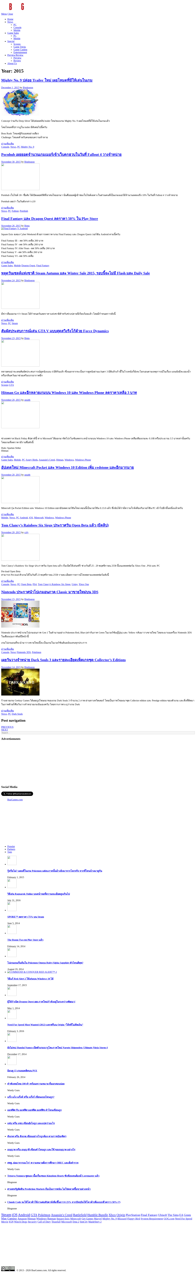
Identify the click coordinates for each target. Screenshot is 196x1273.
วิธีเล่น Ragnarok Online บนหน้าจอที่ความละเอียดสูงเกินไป (38, 894)
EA (181, 1215)
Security (32, 1221)
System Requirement (152, 1218)
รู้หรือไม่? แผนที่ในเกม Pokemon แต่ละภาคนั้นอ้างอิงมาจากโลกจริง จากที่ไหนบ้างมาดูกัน (54, 871)
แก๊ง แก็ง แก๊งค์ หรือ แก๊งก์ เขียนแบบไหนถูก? (30, 1097)
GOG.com (169, 1218)
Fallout (15, 211)
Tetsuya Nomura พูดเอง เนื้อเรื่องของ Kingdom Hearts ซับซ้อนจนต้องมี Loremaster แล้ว (53, 1175)
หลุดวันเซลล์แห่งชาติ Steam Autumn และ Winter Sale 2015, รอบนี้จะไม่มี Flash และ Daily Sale (75, 273)
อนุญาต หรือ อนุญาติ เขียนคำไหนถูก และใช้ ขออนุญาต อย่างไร (41, 1149)
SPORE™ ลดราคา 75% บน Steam (25, 916)
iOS (31, 517)
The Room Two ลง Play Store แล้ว (25, 940)
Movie (4, 1221)
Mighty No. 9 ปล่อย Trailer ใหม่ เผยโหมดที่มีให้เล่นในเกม (46, 80)
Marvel (98, 1218)
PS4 (35, 584)
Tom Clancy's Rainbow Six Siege (54, 584)
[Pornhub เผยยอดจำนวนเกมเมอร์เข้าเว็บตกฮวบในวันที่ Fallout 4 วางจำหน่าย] (20, 189)
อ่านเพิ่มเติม (7, 143)
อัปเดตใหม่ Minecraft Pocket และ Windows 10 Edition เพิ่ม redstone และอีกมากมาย (67, 467)
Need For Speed (183, 1218)
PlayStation (133, 1215)
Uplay (74, 584)
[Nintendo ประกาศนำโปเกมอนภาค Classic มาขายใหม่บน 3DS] (20, 626)
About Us (12, 63)
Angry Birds (32, 460)
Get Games (87, 1218)
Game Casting (20, 49)
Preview (17, 58)
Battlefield (80, 1215)
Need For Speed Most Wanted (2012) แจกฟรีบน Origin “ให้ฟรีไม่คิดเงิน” (45, 1024)
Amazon (22, 1218)
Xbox (112, 1215)
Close (10, 14)
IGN (11, 1221)
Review (17, 60)
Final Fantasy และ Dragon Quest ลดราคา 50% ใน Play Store (49, 219)
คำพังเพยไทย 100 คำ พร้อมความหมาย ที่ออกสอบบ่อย (35, 1083)
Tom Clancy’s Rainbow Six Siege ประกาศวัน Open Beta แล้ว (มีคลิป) (55, 525)
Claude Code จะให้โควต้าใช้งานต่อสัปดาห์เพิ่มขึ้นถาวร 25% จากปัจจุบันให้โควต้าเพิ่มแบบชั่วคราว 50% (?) (63, 1202)
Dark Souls (17, 714)
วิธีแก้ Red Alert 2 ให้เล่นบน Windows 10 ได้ (30, 978)
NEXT (4, 729)
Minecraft (38, 517)
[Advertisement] (98, 762)
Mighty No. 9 (27, 147)
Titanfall (56, 1221)
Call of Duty (44, 1221)
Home (10, 19)
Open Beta (26, 584)
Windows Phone (83, 460)
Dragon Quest (28, 265)
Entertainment (20, 52)
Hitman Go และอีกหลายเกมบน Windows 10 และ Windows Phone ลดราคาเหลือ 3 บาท (69, 393)
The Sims (173, 1215)
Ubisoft (162, 1215)
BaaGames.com (15, 799)
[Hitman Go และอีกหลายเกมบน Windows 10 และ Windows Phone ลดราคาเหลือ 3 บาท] (20, 427)
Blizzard (122, 1218)
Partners (11, 849)
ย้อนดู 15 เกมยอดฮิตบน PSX (22, 1070)
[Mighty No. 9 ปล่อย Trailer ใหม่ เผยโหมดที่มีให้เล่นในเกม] (20, 115)
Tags (9, 852)
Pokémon (36, 652)
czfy (26, 532)
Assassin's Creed (47, 460)
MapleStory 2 (95, 1221)
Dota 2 (76, 1221)
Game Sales (13, 33)
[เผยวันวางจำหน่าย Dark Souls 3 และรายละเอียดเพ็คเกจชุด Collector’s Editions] (20, 694)
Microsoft (66, 1221)
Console (17, 27)
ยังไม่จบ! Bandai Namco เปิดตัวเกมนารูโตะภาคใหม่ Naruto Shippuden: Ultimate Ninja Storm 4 (57, 1047)
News (10, 22)
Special (10, 41)
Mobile (16, 30)
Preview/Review (15, 55)
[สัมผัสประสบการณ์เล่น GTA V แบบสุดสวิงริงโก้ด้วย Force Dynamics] (20, 365)
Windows (69, 460)
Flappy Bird (133, 1218)
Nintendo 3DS (24, 652)
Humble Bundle (97, 1215)
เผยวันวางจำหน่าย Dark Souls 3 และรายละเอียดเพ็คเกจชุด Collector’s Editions (63, 660)
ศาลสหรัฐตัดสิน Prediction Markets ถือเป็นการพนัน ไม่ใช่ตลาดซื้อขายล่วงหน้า (49, 1189)
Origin (121, 1215)
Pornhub (24, 211)
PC (15, 24)
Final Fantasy (42, 265)
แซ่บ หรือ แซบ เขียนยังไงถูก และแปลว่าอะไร (31, 1123)
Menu (4, 14)
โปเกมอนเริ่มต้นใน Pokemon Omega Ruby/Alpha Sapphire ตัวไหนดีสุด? (45, 962)
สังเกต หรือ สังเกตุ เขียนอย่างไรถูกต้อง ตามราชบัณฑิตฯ (36, 1136)
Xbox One (84, 584)
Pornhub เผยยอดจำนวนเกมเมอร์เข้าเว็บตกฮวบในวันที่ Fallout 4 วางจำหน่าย (61, 154)
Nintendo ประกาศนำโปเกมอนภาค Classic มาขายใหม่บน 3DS (49, 592)
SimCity (84, 1221)
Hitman (59, 460)
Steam (15, 323)
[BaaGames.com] (28, 11)
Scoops (17, 44)
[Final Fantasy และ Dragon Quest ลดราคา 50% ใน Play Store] (14, 228)
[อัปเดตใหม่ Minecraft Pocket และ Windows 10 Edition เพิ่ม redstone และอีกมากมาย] (20, 502)
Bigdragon (28, 87)
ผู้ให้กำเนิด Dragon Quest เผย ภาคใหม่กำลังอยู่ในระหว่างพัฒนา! (41, 1001)
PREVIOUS (7, 727)
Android (24, 517)
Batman (51, 1218)
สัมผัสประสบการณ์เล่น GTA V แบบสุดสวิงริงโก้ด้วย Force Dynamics (55, 331)
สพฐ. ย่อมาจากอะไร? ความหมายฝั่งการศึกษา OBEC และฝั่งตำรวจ (42, 1162)
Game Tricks (19, 46)
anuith (27, 400)
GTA (11, 385)
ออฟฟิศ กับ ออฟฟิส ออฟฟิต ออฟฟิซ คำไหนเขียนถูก (34, 1110)
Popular (11, 846)
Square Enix (63, 1218)
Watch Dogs (20, 1221)
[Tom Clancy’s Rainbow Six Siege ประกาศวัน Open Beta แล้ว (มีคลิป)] (20, 560)
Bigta (27, 225)
